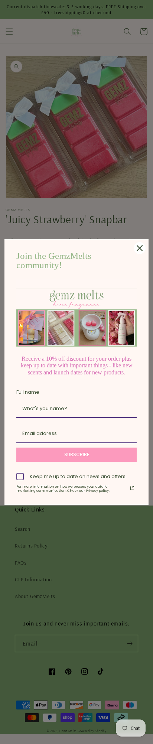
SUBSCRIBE (76, 454)
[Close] (140, 248)
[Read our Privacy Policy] (132, 488)
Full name (27, 392)
